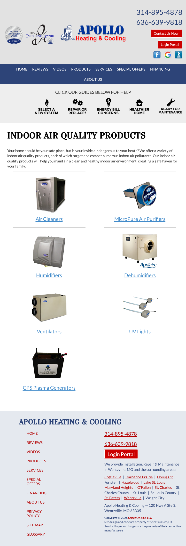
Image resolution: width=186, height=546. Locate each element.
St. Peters (112, 498)
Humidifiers (49, 275)
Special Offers (131, 69)
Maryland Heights (118, 487)
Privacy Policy (34, 513)
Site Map (35, 525)
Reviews (40, 69)
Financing (160, 69)
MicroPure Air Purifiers (139, 219)
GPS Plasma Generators (49, 388)
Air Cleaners (49, 219)
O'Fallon (144, 487)
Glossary (36, 534)
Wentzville (132, 498)
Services (103, 69)
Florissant (165, 477)
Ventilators (49, 331)
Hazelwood (130, 482)
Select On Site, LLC (140, 518)
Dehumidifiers (140, 275)
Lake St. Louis (154, 482)
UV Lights (140, 331)
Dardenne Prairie (139, 477)
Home (21, 69)
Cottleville (112, 477)
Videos (59, 69)
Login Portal (170, 44)
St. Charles (163, 487)
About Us (93, 79)
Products (81, 69)
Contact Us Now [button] (166, 33)
